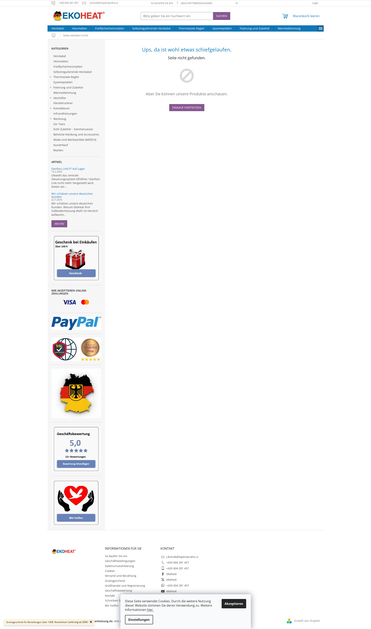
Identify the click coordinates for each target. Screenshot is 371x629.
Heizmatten (60, 61)
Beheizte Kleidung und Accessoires (76, 134)
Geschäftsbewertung (118, 590)
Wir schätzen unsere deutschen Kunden (72, 195)
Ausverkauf (60, 145)
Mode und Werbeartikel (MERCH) (74, 140)
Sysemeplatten (63, 82)
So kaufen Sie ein (162, 3)
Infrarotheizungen (65, 113)
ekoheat (171, 574)
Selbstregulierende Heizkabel (72, 72)
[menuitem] (58, 28)
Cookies (110, 571)
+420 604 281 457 (177, 562)
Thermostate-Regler (66, 77)
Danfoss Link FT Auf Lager (68, 168)
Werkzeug (59, 119)
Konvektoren (61, 108)
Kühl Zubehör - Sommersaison (73, 129)
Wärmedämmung (64, 93)
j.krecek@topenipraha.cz (182, 557)
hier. (150, 610)
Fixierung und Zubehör (68, 87)
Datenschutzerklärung (119, 566)
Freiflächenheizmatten (68, 66)
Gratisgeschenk (115, 581)
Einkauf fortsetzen (186, 107)
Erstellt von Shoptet (307, 621)
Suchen (221, 16)
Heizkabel (59, 56)
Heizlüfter (59, 98)
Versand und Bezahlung (120, 576)
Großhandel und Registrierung (125, 585)
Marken (58, 150)
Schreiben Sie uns (117, 600)
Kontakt (110, 595)
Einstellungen (139, 619)
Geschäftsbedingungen (196, 3)
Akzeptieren (234, 604)
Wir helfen (112, 605)
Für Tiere (59, 124)
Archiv (59, 224)
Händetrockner (63, 103)
